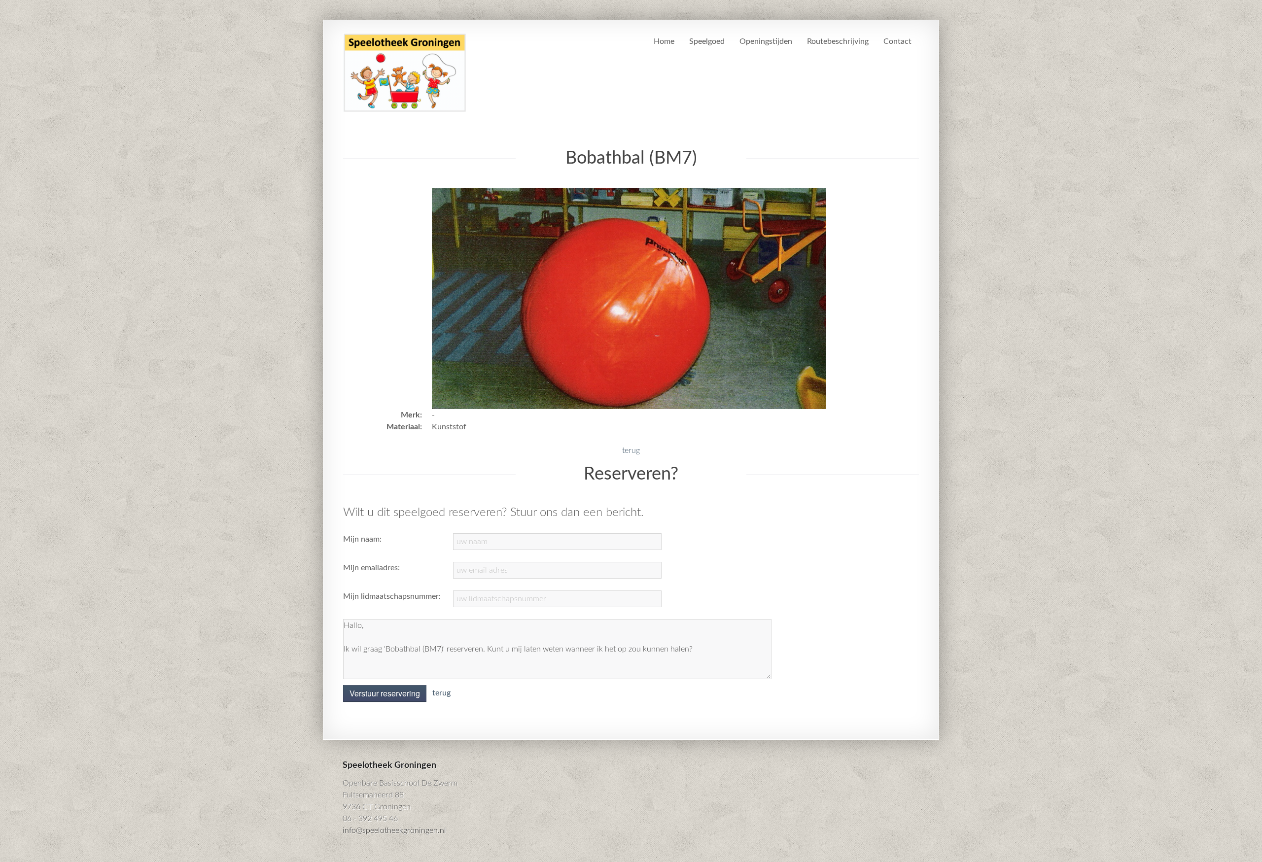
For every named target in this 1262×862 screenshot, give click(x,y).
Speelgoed (707, 41)
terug (631, 450)
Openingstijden (765, 41)
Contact (897, 41)
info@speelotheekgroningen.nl (394, 830)
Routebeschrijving (838, 41)
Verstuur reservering (385, 693)
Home (664, 41)
